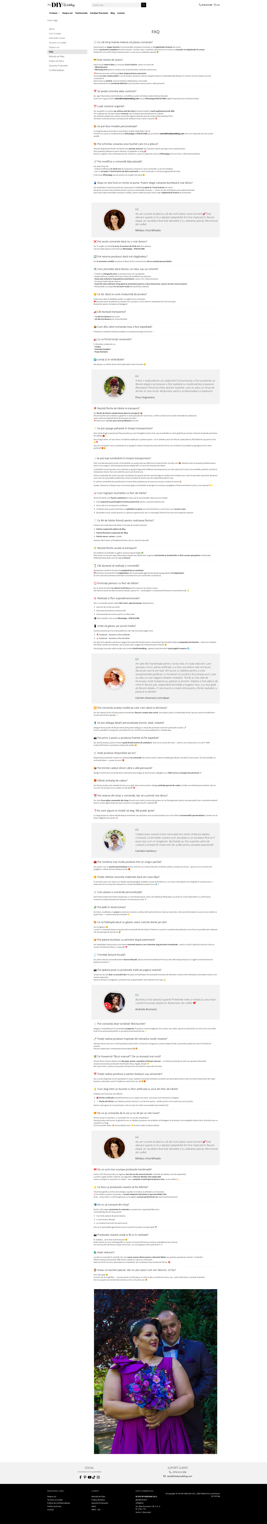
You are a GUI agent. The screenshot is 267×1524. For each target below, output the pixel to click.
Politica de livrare (54, 1506)
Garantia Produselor (58, 65)
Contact (50, 1509)
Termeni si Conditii (57, 42)
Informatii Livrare (57, 38)
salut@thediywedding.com (179, 1476)
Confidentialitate (56, 70)
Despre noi (54, 47)
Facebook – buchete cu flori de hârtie (114, 638)
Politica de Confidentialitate (58, 1503)
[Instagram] (98, 1477)
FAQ (55, 20)
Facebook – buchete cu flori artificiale (114, 634)
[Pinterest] (85, 1477)
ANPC (94, 1506)
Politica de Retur (56, 61)
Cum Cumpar (55, 33)
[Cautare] (143, 5)
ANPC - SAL (96, 1509)
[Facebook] (80, 1477)
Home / (50, 20)
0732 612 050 (179, 1472)
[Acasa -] (61, 5)
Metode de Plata (56, 56)
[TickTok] (94, 1477)
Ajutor (52, 28)
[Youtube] (89, 1477)
